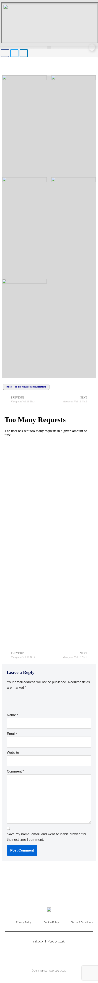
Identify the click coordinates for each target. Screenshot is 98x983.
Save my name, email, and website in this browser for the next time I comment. (46, 836)
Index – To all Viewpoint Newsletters (26, 386)
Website (13, 752)
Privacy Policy (23, 922)
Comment (15, 771)
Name (12, 715)
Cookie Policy (51, 922)
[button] (49, 47)
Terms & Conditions (82, 922)
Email (12, 734)
